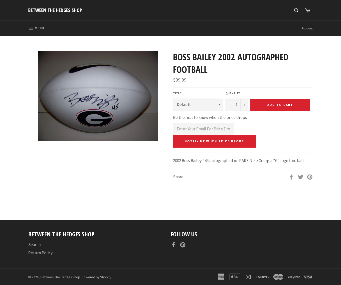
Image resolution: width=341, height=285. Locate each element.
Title (177, 93)
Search (34, 244)
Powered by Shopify (96, 277)
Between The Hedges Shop (55, 10)
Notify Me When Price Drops (214, 141)
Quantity (232, 93)
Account (307, 28)
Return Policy (40, 253)
